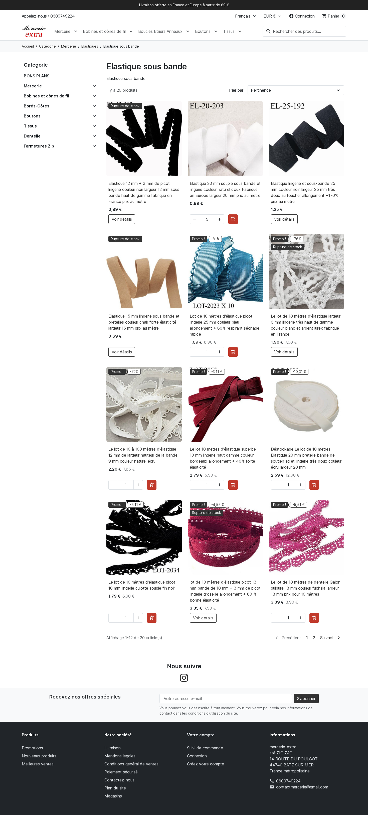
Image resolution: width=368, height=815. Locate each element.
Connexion (197, 755)
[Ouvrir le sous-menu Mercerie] (75, 31)
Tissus (229, 31)
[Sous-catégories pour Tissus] (93, 126)
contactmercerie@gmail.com (302, 786)
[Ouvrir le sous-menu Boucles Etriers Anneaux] (188, 31)
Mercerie (62, 31)
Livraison (112, 747)
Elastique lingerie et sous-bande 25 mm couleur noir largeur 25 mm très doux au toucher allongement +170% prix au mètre (304, 192)
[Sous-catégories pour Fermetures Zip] (93, 146)
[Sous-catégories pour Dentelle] (93, 136)
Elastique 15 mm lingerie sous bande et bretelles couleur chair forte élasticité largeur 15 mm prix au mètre (143, 322)
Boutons (203, 31)
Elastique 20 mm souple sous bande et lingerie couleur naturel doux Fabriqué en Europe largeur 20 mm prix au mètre (225, 189)
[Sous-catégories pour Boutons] (93, 116)
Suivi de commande (205, 747)
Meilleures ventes (38, 763)
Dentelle (32, 136)
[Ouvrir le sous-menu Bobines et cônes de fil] (131, 31)
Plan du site (115, 787)
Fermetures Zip (39, 146)
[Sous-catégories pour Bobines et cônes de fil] (93, 96)
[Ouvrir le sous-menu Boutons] (216, 31)
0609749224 (288, 780)
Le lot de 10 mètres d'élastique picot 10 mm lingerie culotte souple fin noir (141, 585)
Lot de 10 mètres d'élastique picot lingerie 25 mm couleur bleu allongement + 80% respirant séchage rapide (224, 325)
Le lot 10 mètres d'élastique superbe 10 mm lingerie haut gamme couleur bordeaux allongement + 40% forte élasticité (223, 458)
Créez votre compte (205, 763)
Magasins (113, 795)
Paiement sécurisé (121, 771)
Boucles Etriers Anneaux (160, 31)
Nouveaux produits (39, 755)
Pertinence (261, 90)
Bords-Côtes (36, 105)
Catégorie (36, 65)
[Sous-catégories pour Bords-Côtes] (93, 106)
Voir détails (122, 219)
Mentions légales (119, 755)
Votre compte (201, 734)
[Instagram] (184, 677)
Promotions (32, 747)
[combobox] (304, 31)
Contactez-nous (119, 779)
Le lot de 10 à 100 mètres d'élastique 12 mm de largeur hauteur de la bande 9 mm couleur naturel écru (142, 455)
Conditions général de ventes (131, 763)
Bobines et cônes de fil (104, 31)
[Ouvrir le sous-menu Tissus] (240, 31)
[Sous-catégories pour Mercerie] (93, 86)
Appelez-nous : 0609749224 (48, 16)
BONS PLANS (37, 75)
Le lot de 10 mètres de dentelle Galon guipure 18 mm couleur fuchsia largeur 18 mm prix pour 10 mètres (305, 588)
